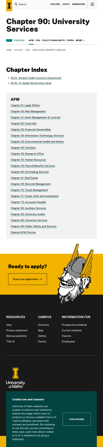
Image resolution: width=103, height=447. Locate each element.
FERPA (70, 40)
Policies (19, 40)
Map (40, 330)
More (80, 40)
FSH (38, 40)
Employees (68, 341)
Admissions (78, 4)
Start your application (25, 279)
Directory (43, 324)
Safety (42, 335)
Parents (66, 335)
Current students (72, 330)
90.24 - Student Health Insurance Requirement (36, 77)
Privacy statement (17, 330)
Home (9, 50)
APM (31, 40)
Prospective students (74, 324)
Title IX (10, 341)
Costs (65, 4)
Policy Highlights (53, 40)
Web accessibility (16, 335)
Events (42, 341)
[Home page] (9, 5)
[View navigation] (92, 4)
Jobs (8, 324)
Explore (55, 4)
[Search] (16, 4)
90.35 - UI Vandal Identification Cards (31, 83)
